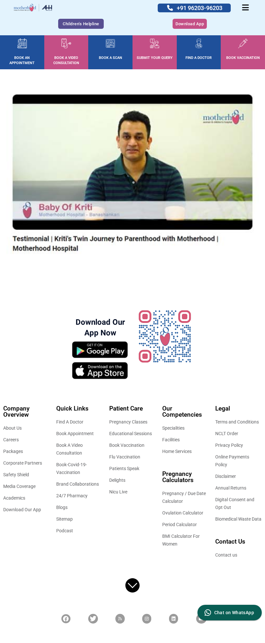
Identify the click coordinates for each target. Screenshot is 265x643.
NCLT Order (226, 433)
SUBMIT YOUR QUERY (155, 58)
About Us (12, 428)
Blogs (62, 507)
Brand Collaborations (77, 484)
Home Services (177, 451)
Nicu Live (118, 491)
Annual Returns (230, 488)
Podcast (64, 530)
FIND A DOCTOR (199, 58)
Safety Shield (16, 474)
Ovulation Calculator (182, 512)
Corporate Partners (22, 463)
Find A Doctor (69, 421)
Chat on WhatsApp (234, 612)
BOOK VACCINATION (243, 58)
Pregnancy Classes (128, 421)
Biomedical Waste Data (238, 519)
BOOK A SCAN (110, 58)
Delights (117, 480)
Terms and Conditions (237, 421)
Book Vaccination (126, 445)
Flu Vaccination (124, 456)
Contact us (226, 555)
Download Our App (22, 509)
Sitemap (64, 519)
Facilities (171, 439)
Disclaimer (225, 476)
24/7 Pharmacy (72, 495)
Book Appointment (75, 433)
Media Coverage (19, 486)
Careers (11, 439)
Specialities (173, 428)
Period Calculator (179, 524)
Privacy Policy (229, 445)
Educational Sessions (130, 433)
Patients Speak (124, 468)
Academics (14, 498)
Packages (13, 451)
